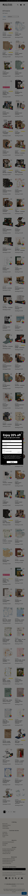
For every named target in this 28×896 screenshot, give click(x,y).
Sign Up (12, 462)
